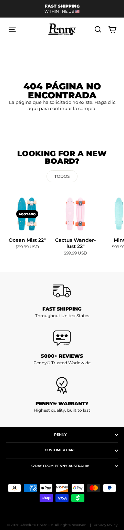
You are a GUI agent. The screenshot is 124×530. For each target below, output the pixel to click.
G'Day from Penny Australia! (60, 466)
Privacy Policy (105, 525)
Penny (60, 434)
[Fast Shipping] (62, 291)
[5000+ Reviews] (62, 338)
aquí (33, 108)
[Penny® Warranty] (62, 385)
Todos (62, 176)
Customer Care (60, 450)
